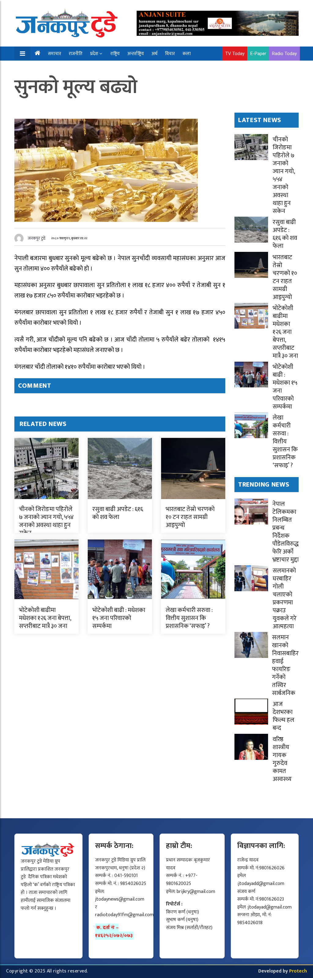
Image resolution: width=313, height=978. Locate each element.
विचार (170, 54)
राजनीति (76, 54)
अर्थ (154, 54)
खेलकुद (37, 68)
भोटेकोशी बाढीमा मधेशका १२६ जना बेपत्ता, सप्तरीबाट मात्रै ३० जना (45, 618)
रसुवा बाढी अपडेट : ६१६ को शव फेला (117, 513)
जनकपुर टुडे (37, 238)
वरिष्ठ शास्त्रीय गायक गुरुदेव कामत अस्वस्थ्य (282, 759)
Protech (298, 971)
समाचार (54, 54)
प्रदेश (94, 54)
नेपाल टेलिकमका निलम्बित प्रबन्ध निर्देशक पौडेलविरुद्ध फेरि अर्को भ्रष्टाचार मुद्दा (285, 532)
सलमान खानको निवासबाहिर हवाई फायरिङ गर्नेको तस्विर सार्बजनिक (285, 665)
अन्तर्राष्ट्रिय (135, 54)
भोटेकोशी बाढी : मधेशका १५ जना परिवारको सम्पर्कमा (118, 618)
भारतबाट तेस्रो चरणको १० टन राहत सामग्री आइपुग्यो (190, 517)
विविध (56, 68)
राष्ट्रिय (115, 54)
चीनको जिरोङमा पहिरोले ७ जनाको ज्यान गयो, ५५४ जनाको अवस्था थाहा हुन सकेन (46, 521)
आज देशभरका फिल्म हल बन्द (283, 716)
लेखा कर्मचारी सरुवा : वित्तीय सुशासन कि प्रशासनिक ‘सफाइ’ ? (189, 618)
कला (186, 54)
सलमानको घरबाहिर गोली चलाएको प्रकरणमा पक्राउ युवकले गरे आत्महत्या (284, 599)
